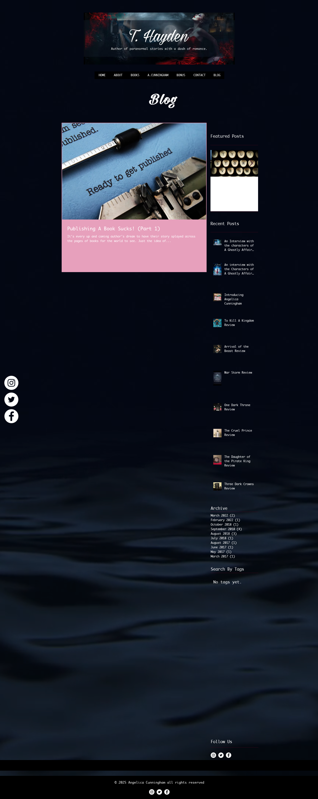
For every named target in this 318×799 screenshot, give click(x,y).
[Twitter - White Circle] (11, 399)
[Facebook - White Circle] (11, 416)
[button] (180, 76)
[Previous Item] (217, 163)
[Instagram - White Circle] (11, 383)
